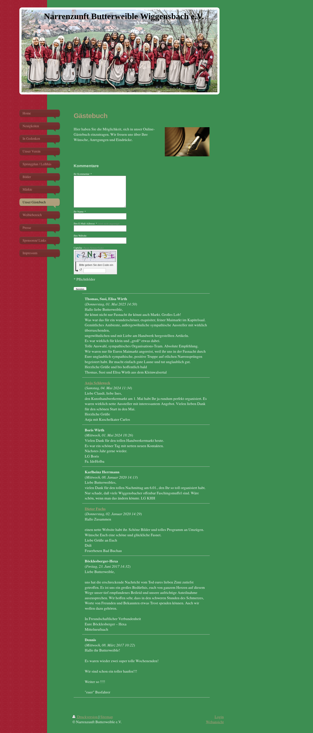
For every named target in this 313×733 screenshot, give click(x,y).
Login (219, 716)
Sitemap (106, 716)
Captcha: (89, 247)
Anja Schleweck (97, 382)
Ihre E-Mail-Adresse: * (96, 223)
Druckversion (87, 716)
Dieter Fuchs (95, 508)
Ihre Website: (80, 235)
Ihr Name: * (80, 211)
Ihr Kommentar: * (83, 173)
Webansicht (215, 721)
